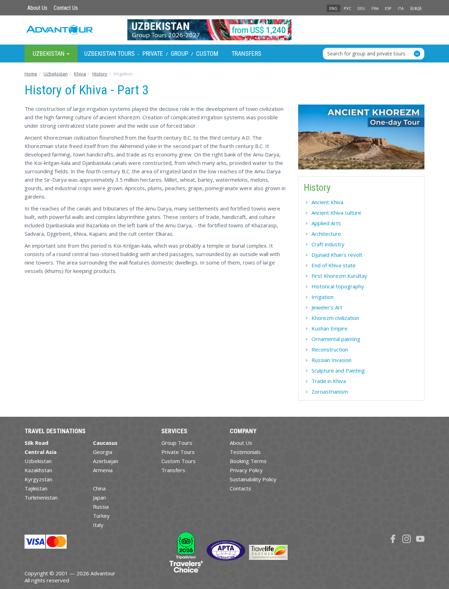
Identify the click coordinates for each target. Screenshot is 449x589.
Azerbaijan (105, 460)
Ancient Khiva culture (336, 212)
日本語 (416, 8)
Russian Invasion (331, 359)
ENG (333, 8)
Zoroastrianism (329, 391)
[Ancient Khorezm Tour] (361, 139)
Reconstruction (329, 349)
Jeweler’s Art (326, 307)
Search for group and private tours (366, 53)
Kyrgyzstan (38, 479)
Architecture (326, 233)
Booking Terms (248, 460)
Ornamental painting (335, 338)
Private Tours (178, 451)
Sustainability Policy (253, 479)
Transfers (246, 53)
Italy (98, 524)
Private (152, 53)
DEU (361, 8)
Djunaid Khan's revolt (336, 254)
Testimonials (245, 451)
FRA (374, 8)
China (99, 488)
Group (179, 53)
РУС (347, 8)
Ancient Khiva (327, 202)
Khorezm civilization (335, 317)
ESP (388, 8)
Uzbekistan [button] (49, 53)
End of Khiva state (333, 265)
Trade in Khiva (328, 380)
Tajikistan (36, 488)
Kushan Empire (329, 328)
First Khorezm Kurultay (339, 275)
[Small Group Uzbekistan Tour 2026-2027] (224, 29)
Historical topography (337, 286)
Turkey (101, 515)
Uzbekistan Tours (109, 53)
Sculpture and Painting (338, 370)
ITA (401, 8)
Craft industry (327, 244)
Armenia (103, 470)
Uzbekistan (38, 460)
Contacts (240, 488)
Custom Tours (178, 460)
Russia (101, 506)
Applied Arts (326, 223)
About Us (37, 8)
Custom (207, 53)
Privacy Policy (246, 470)
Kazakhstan (38, 470)
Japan (99, 497)
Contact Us (66, 8)
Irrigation (322, 296)
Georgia (102, 451)
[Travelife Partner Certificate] (268, 551)
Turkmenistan (41, 497)
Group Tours (176, 442)
